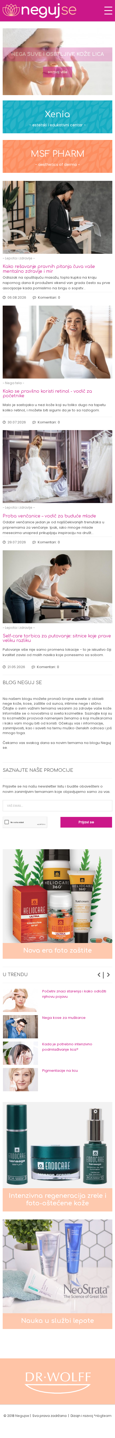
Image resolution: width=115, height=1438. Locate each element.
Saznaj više (57, 71)
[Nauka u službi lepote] (57, 1274)
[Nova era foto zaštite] (57, 903)
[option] (57, 61)
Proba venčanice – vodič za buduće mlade (49, 516)
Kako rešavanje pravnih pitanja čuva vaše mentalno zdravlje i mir (49, 269)
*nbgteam (103, 1415)
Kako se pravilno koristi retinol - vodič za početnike (47, 393)
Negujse (22, 1415)
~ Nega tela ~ (13, 383)
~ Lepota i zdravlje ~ (19, 258)
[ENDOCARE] (57, 1381)
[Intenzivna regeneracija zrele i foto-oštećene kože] (57, 1156)
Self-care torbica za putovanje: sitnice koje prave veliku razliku (57, 638)
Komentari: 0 (49, 297)
